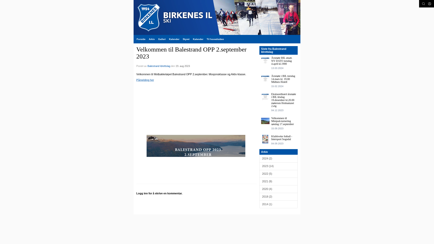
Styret (186, 39)
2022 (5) (267, 173)
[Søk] (423, 4)
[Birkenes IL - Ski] (217, 17)
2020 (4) (267, 189)
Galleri (162, 39)
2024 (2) (267, 158)
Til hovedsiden (215, 39)
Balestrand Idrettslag (158, 66)
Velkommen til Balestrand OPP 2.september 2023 (191, 53)
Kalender (174, 39)
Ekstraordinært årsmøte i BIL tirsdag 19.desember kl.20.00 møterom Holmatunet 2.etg (283, 100)
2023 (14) (268, 166)
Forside (141, 39)
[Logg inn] (430, 4)
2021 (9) (267, 181)
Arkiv (152, 39)
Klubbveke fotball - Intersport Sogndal (281, 138)
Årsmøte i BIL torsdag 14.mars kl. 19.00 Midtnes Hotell (283, 79)
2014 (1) (267, 204)
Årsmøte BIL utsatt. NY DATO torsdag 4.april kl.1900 (281, 60)
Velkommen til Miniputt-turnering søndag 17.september (282, 121)
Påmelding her (145, 80)
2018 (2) (267, 196)
